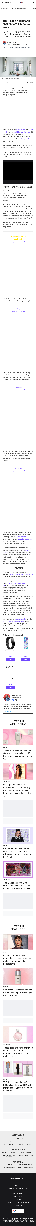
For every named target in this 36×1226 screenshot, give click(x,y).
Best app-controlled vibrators (9, 1152)
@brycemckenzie (18, 235)
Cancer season (22, 537)
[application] (18, 171)
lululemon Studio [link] (10, 689)
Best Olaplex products (9, 1141)
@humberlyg (18, 468)
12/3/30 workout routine (22, 132)
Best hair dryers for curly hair (26, 1155)
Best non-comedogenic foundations (9, 1156)
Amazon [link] (11, 661)
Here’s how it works (17, 49)
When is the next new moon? (26, 1164)
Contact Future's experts (18, 1188)
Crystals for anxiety (26, 1152)
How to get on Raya (9, 1144)
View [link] (10, 659)
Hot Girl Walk (21, 130)
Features (5, 17)
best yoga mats (24, 139)
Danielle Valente (14, 42)
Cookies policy (18, 1196)
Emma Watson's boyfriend (19, 8)
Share (7, 82)
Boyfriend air (9, 1164)
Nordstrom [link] (26, 661)
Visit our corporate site (25, 1219)
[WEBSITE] (16, 699)
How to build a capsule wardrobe (9, 1168)
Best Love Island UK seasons (25, 1167)
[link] (10, 643)
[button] (10, 650)
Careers (18, 1199)
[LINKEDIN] (13, 699)
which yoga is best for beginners (21, 574)
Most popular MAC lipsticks (26, 1144)
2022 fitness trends (25, 539)
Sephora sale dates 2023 (26, 1141)
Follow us (30, 82)
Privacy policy (18, 1194)
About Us (18, 1185)
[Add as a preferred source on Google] (18, 1211)
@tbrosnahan (18, 387)
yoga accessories (20, 619)
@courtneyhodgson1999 (18, 309)
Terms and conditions (18, 1191)
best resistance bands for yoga (13, 621)
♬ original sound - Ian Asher (18, 242)
